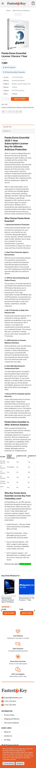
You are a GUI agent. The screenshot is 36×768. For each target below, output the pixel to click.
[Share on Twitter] (10, 111)
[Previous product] (19, 14)
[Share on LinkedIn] (20, 111)
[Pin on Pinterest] (17, 111)
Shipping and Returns (11, 719)
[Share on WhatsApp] (3, 111)
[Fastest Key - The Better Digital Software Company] (18, 3)
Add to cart (19, 99)
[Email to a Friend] (13, 111)
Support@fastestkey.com (13, 698)
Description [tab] (7, 127)
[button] (3, 3)
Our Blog (7, 740)
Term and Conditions (11, 723)
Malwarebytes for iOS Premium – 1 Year (26, 599)
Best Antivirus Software (21, 10)
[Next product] (16, 14)
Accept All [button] (20, 763)
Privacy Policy (9, 715)
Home (8, 10)
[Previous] (1, 614)
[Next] (34, 614)
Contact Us (8, 736)
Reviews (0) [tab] (7, 131)
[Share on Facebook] (6, 111)
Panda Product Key (28, 107)
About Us (7, 732)
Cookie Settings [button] (9, 763)
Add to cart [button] (9, 613)
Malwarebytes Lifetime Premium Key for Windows (8, 600)
